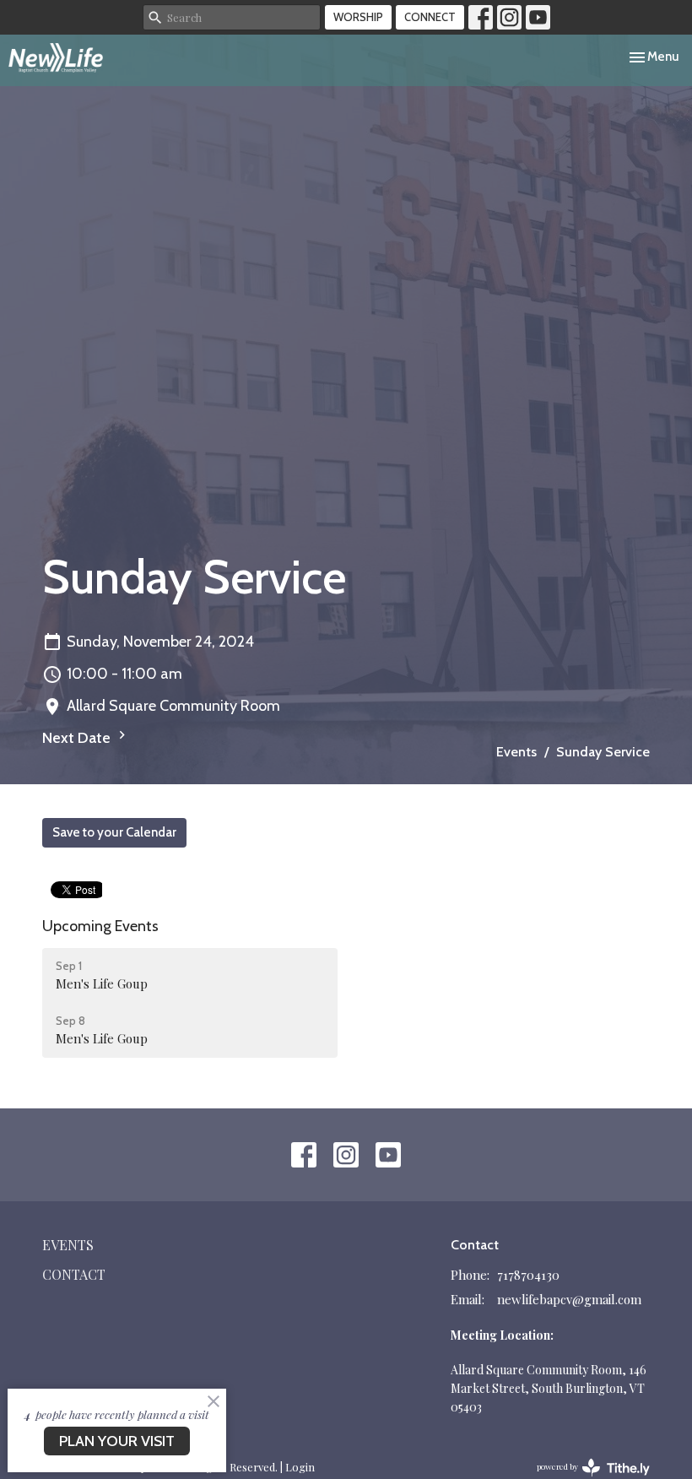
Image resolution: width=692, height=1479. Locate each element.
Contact (73, 1274)
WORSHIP (358, 17)
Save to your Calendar (114, 832)
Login (300, 1467)
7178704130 (528, 1274)
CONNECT (430, 17)
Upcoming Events (100, 926)
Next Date (78, 738)
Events (516, 752)
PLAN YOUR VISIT (117, 1441)
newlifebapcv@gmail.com (569, 1299)
